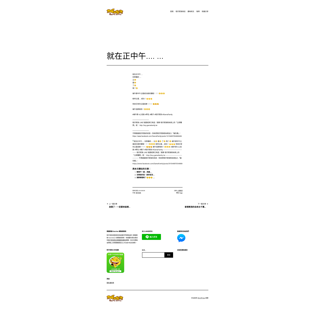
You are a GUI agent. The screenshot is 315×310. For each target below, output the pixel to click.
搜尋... (144, 250)
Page (181, 193)
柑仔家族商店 (180, 11)
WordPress (201, 298)
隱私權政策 (110, 283)
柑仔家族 (138, 193)
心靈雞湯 (180, 190)
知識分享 (205, 11)
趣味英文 (191, 11)
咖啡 (198, 11)
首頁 (171, 11)
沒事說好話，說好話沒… (146, 174)
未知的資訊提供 (182, 250)
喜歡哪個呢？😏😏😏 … (146, 177)
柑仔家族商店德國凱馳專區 (117, 240)
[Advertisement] (157, 36)
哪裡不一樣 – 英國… (144, 172)
